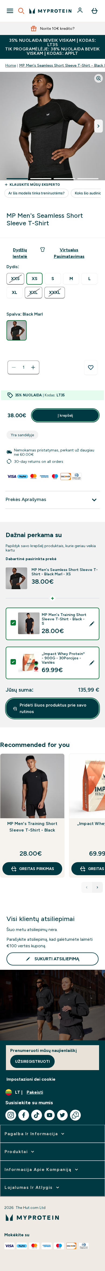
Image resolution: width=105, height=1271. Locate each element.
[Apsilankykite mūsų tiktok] (36, 1115)
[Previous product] (86, 887)
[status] (23, 367)
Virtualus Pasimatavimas (69, 253)
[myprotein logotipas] (50, 11)
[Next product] (97, 887)
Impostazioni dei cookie (30, 1079)
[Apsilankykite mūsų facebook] (23, 1115)
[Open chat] (75, 1115)
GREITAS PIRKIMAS (36, 868)
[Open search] (21, 11)
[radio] (15, 279)
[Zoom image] (98, 78)
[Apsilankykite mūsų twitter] (62, 1115)
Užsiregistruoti (32, 1061)
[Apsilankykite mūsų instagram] (10, 1115)
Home (10, 65)
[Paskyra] (80, 11)
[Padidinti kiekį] (33, 367)
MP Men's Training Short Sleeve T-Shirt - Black (32, 826)
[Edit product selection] (91, 624)
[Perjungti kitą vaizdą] (98, 126)
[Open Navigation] (10, 11)
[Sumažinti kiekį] (14, 367)
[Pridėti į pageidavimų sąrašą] (90, 367)
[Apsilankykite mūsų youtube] (49, 1115)
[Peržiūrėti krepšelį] (94, 11)
